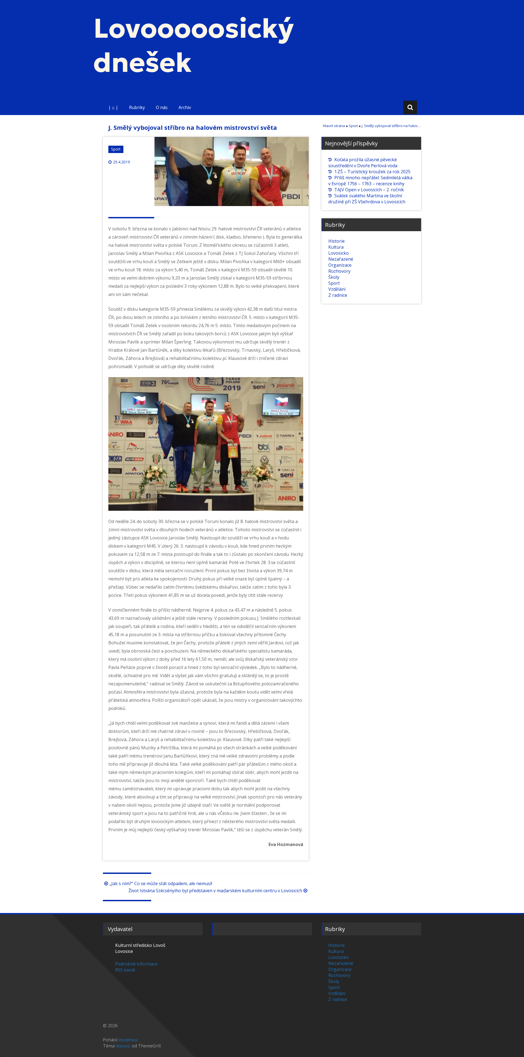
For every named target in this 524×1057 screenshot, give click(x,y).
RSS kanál (125, 970)
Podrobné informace (136, 964)
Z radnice (337, 295)
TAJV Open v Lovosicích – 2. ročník (369, 190)
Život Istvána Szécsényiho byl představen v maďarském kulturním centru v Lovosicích (215, 891)
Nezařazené (340, 259)
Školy (333, 277)
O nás (162, 107)
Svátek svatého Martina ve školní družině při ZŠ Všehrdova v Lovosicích (366, 199)
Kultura (336, 247)
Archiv (184, 107)
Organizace (340, 265)
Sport (116, 149)
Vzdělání (337, 289)
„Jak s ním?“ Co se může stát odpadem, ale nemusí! (160, 883)
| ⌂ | (113, 107)
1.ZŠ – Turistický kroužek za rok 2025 (372, 172)
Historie (336, 241)
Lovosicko (338, 253)
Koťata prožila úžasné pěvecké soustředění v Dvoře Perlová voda (362, 163)
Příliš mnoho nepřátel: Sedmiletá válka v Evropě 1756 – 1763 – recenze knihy (370, 181)
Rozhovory (339, 271)
